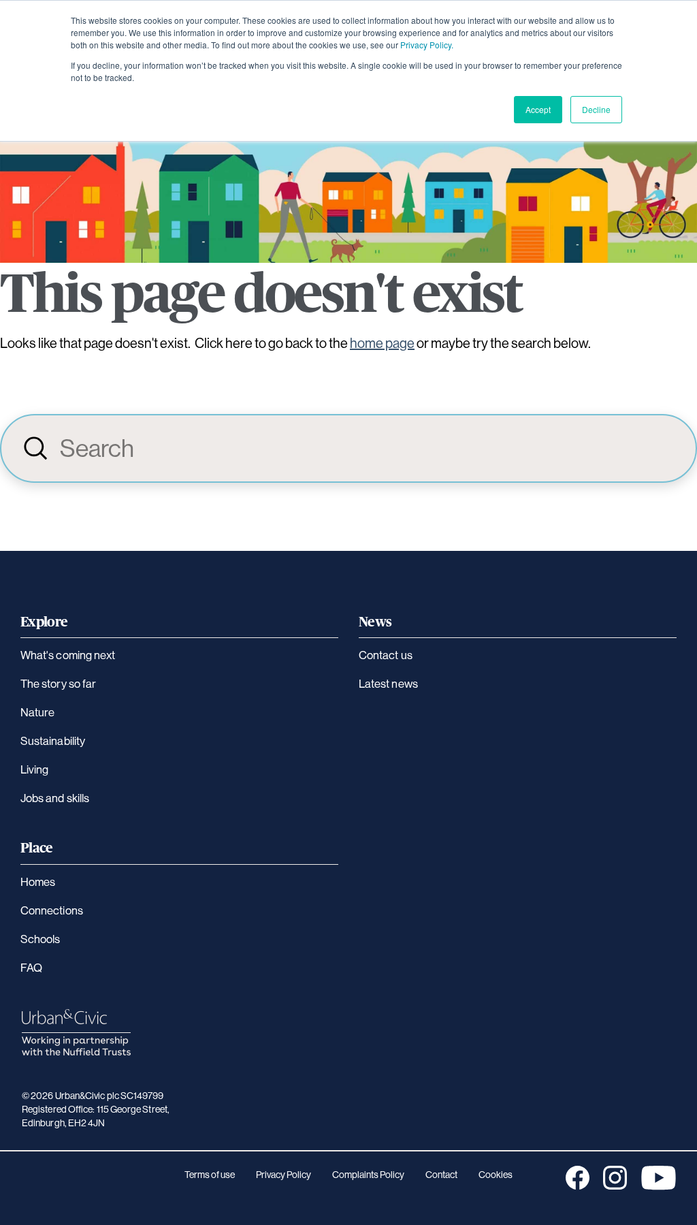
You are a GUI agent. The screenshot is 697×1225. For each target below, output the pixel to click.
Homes (37, 881)
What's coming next (67, 655)
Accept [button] (538, 109)
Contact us (385, 655)
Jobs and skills (54, 798)
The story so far (58, 683)
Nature (37, 712)
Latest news (388, 683)
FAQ (31, 967)
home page (382, 342)
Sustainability (52, 740)
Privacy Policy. (426, 44)
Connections (51, 910)
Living (34, 769)
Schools (40, 939)
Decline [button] (596, 109)
